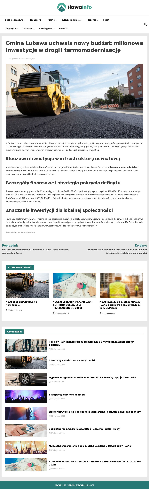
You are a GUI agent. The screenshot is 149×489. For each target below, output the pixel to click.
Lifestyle (27, 28)
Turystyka (10, 28)
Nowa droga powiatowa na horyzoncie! (72, 360)
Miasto (51, 20)
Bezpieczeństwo (14, 20)
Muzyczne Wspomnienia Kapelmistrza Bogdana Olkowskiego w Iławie (90, 446)
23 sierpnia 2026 (57, 399)
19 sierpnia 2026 (61, 313)
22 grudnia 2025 (16, 59)
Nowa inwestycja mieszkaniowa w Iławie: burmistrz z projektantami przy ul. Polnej (120, 305)
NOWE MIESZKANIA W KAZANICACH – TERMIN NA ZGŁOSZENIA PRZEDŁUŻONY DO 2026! (73, 305)
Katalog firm (45, 28)
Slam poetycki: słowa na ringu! (67, 394)
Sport (106, 20)
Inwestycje (30, 59)
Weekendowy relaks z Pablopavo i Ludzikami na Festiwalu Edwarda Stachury (95, 411)
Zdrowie (91, 20)
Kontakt (63, 28)
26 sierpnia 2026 (14, 310)
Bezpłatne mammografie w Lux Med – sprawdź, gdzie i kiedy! (84, 429)
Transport (35, 20)
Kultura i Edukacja (71, 20)
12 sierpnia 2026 (108, 313)
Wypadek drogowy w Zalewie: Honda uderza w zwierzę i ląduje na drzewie (92, 377)
